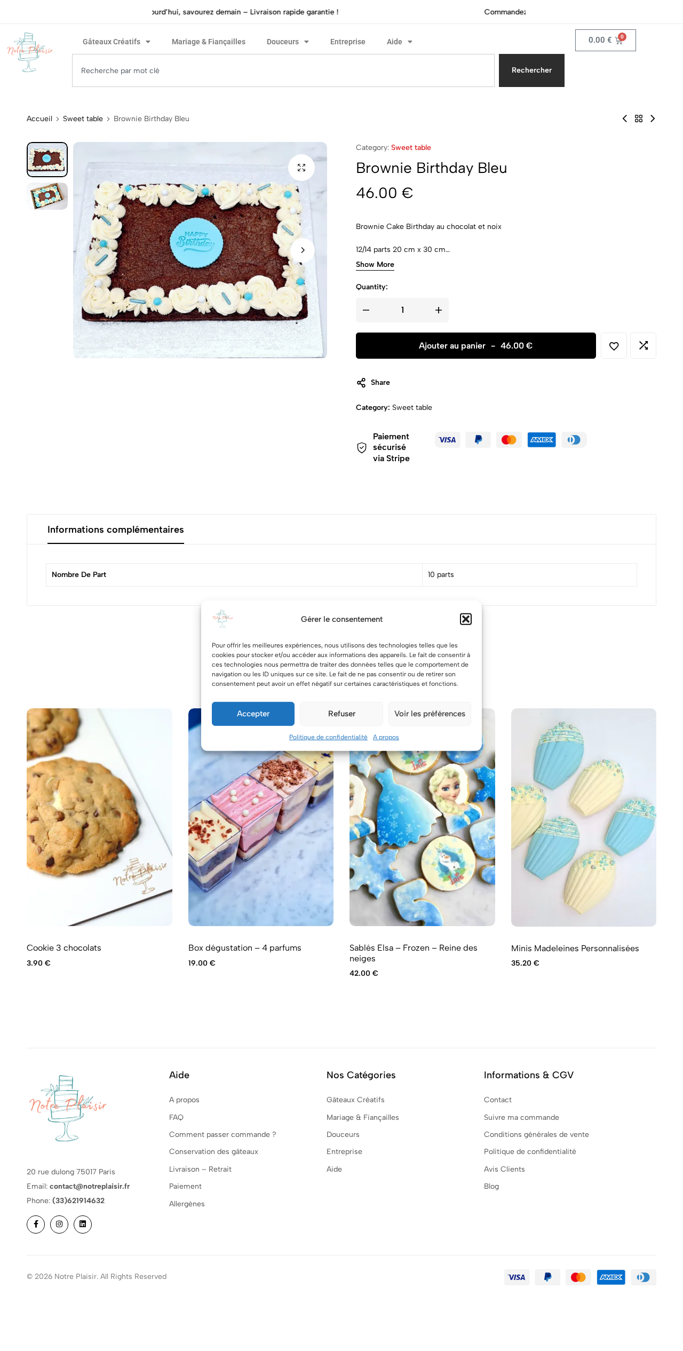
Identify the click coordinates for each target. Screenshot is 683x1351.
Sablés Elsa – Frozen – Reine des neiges (414, 953)
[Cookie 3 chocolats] (99, 817)
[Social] (36, 1224)
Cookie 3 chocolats (64, 948)
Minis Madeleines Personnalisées (575, 948)
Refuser (341, 713)
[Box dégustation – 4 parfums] (261, 817)
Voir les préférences (429, 713)
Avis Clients (504, 1169)
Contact (498, 1099)
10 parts (441, 574)
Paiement (185, 1186)
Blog (491, 1186)
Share (380, 382)
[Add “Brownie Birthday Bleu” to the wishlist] (614, 346)
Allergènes (187, 1203)
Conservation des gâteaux (213, 1151)
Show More (375, 266)
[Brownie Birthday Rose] (652, 119)
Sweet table (83, 119)
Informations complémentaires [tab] (115, 529)
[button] (465, 618)
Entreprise (348, 41)
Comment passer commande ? (222, 1134)
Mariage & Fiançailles (208, 41)
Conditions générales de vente (536, 1134)
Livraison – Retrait (200, 1169)
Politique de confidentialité (328, 736)
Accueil (39, 119)
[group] (584, 817)
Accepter (253, 713)
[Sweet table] (638, 119)
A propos (386, 736)
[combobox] (283, 70)
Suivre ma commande (521, 1117)
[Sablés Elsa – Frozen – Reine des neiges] (422, 817)
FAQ (176, 1117)
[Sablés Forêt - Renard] (625, 119)
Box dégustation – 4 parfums (244, 948)
